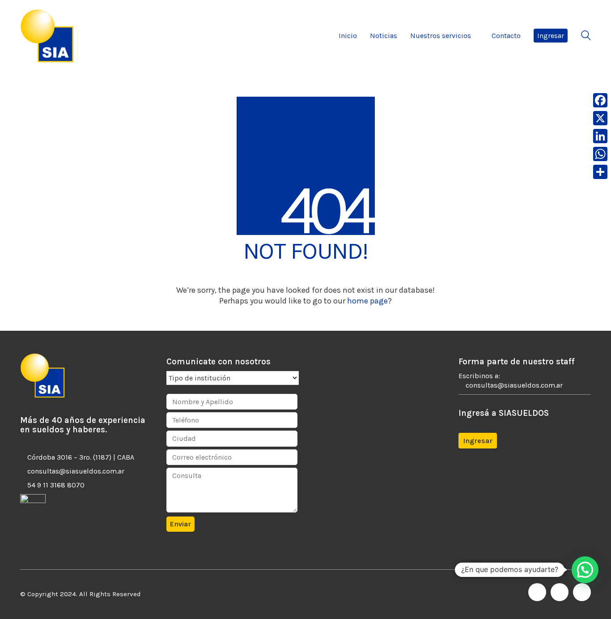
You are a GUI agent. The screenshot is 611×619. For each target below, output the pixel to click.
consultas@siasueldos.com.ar (75, 471)
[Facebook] (537, 592)
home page (367, 301)
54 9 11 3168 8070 (56, 485)
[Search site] (586, 36)
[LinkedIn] (560, 592)
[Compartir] (600, 172)
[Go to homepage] (47, 36)
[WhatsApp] (582, 592)
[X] (600, 118)
